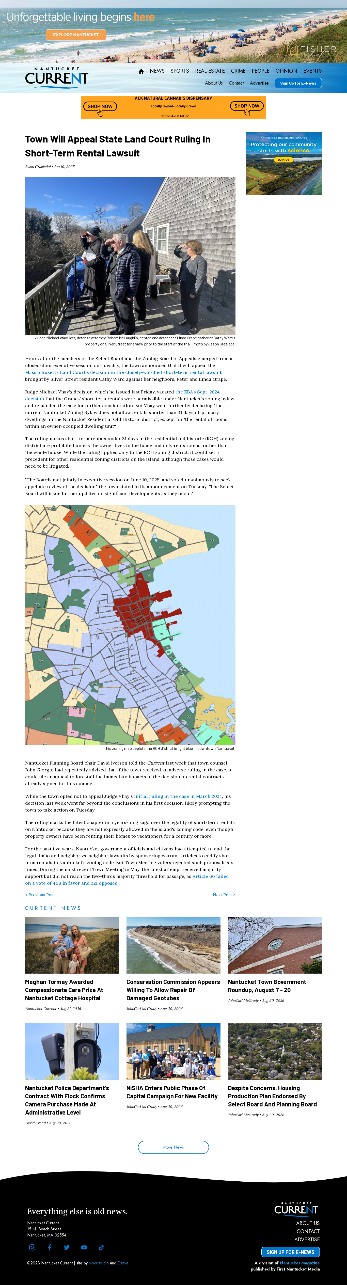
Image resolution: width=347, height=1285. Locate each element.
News (157, 71)
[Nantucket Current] (290, 1209)
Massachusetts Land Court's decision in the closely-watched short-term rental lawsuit (123, 372)
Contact (236, 83)
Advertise (259, 83)
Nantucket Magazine (300, 1263)
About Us (214, 83)
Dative (123, 1263)
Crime (238, 71)
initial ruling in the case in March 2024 (178, 796)
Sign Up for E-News (298, 83)
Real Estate (210, 71)
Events (312, 71)
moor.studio (99, 1263)
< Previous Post (40, 894)
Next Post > (224, 894)
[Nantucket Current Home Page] (57, 78)
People (261, 71)
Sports (180, 71)
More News (173, 1147)
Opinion (286, 71)
